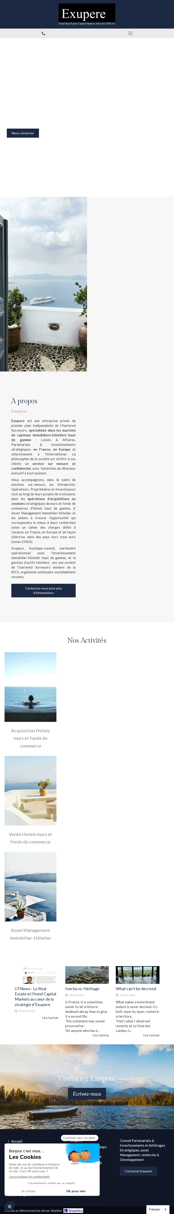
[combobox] (157, 1209)
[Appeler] (43, 33)
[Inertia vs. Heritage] (87, 975)
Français (154, 1209)
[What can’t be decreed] (138, 975)
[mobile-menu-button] (130, 33)
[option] (36, 1002)
